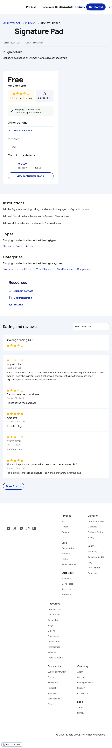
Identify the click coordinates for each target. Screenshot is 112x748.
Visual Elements (44, 269)
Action (29, 246)
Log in (78, 7)
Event (19, 246)
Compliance (83, 269)
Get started (96, 7)
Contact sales (63, 7)
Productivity (9, 269)
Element (7, 246)
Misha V (22, 164)
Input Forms (26, 269)
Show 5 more (13, 486)
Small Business (65, 269)
